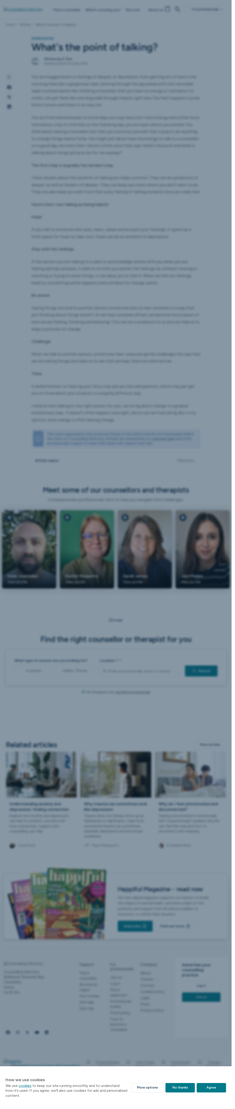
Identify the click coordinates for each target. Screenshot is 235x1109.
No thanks (180, 1087)
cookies (25, 1085)
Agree (211, 1087)
